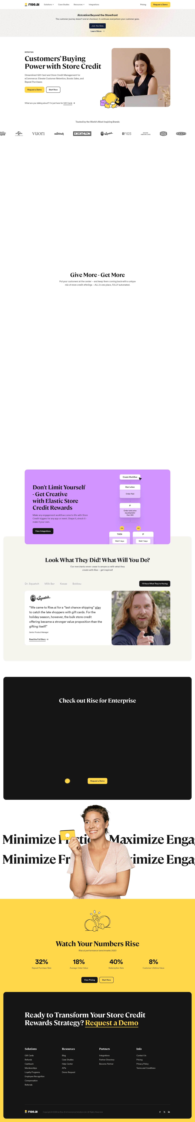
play (98, 607)
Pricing (139, 1059)
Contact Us (141, 1055)
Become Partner (106, 1064)
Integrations (94, 4)
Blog (64, 1055)
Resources (68, 1049)
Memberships (31, 1068)
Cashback (29, 1064)
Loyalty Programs (32, 1072)
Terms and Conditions (145, 1068)
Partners (104, 1049)
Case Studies (63, 4)
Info (139, 1049)
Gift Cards (67, 103)
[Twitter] (164, 1112)
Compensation (31, 1080)
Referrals (28, 1085)
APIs (64, 1068)
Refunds (28, 1059)
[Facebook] (160, 1112)
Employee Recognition (34, 1076)
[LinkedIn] (169, 1112)
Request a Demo (111, 1022)
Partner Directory (106, 1059)
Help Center (67, 1064)
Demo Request (68, 1072)
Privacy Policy (142, 1064)
